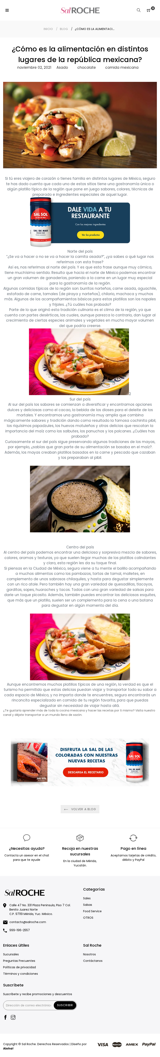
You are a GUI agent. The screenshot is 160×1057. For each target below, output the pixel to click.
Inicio (48, 29)
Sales (87, 898)
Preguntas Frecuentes (19, 961)
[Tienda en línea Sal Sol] (80, 245)
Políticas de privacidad (19, 967)
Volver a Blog (83, 809)
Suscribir (65, 1005)
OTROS (88, 918)
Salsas (87, 905)
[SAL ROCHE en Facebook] (5, 1018)
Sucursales (11, 954)
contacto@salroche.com (27, 922)
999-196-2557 (19, 930)
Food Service (92, 911)
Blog (64, 29)
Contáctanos (92, 961)
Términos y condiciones (20, 974)
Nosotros (89, 954)
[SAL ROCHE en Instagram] (13, 1018)
